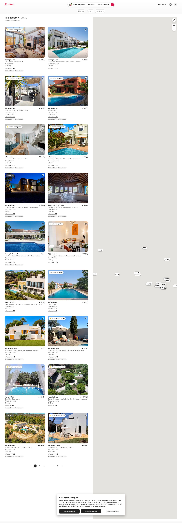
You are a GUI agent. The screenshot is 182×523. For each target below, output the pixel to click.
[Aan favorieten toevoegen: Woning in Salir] (85, 272)
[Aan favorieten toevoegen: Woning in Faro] (42, 29)
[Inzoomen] (174, 25)
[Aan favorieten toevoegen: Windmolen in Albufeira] (85, 175)
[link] (30, 465)
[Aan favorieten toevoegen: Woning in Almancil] (42, 223)
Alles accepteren (69, 511)
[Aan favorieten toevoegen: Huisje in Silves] (85, 366)
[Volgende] (62, 465)
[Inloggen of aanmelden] (171, 4)
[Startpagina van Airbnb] (9, 4)
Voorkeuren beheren (112, 511)
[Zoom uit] (174, 29)
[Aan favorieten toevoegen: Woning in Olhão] (42, 78)
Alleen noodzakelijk (91, 511)
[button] (10, 68)
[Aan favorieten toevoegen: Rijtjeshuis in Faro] (85, 223)
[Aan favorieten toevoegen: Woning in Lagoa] (85, 318)
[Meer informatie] (19, 20)
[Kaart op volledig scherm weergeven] (174, 20)
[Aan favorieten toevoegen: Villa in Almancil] (42, 272)
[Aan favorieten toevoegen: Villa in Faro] (42, 126)
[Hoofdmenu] (175, 4)
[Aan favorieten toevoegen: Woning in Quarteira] (42, 318)
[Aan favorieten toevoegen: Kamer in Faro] (42, 366)
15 (57, 466)
